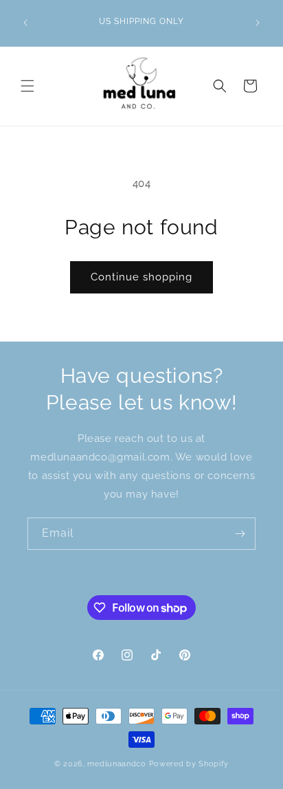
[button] (27, 86)
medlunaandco (116, 763)
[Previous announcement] (25, 23)
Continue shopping (141, 277)
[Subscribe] (240, 534)
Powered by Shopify (189, 763)
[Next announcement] (257, 23)
